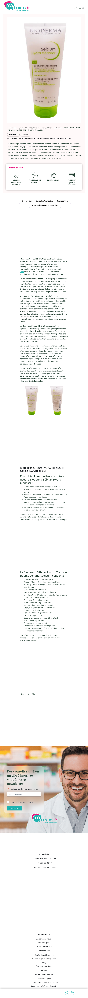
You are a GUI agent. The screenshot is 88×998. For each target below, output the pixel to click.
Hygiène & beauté (25, 128)
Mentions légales (44, 978)
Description (27, 201)
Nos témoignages (44, 946)
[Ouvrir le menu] (3, 993)
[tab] (27, 201)
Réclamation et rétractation (44, 959)
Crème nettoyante (55, 128)
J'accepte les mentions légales (22, 802)
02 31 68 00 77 (45, 863)
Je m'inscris (14, 808)
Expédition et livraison (44, 955)
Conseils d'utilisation (44, 201)
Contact (44, 970)
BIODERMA (13, 134)
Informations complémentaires (45, 205)
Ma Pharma (11, 128)
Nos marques (44, 942)
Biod (22, 272)
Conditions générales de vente (44, 986)
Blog (44, 962)
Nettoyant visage (40, 128)
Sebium (25, 134)
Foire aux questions (44, 966)
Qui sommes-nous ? (44, 939)
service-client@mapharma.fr (45, 867)
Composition (62, 201)
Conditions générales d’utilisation (44, 982)
